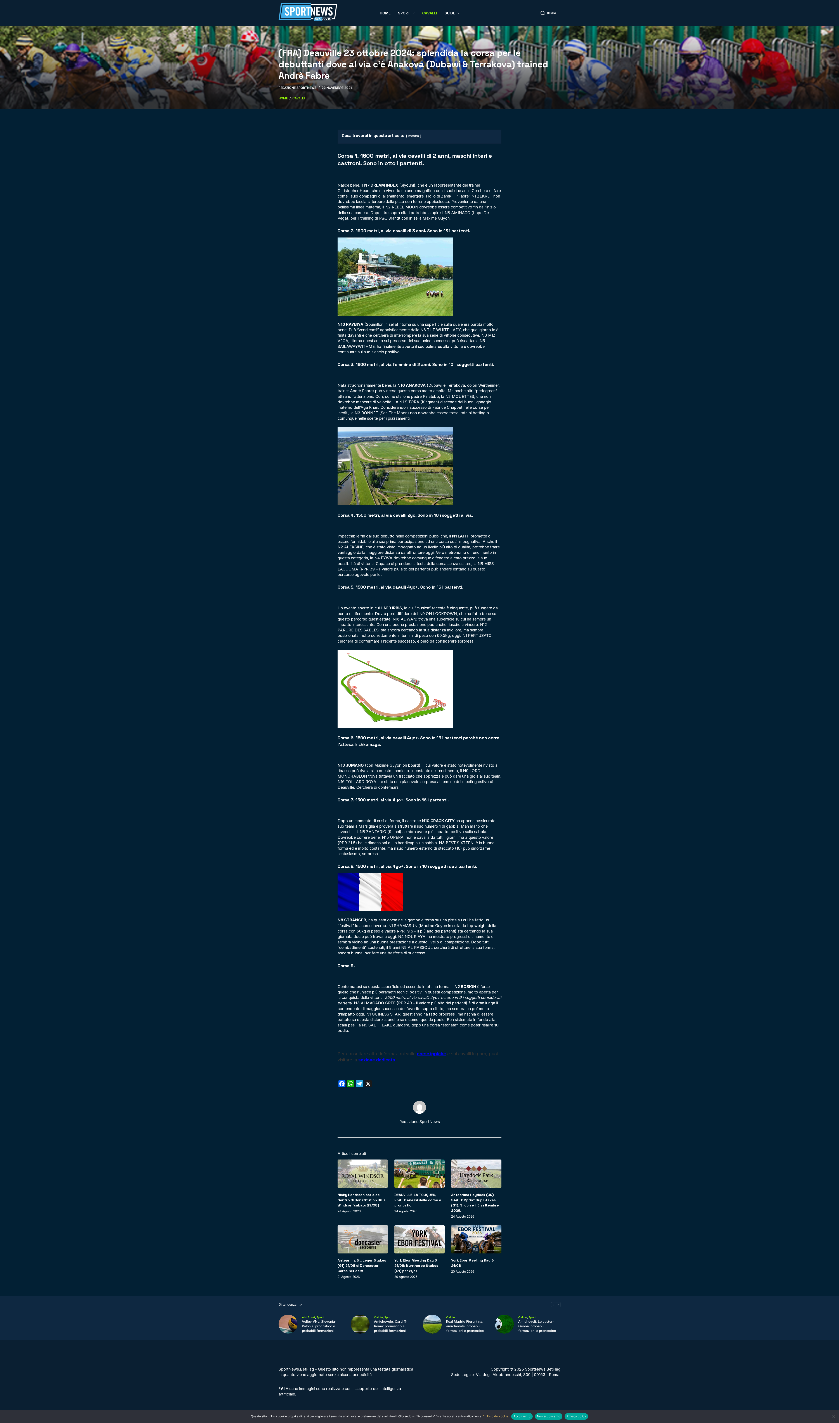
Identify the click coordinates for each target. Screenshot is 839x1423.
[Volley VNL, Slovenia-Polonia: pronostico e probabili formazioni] (288, 1324)
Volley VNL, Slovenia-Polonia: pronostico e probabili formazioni (319, 1326)
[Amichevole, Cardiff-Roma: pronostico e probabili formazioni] (360, 1324)
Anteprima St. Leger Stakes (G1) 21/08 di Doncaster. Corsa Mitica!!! (362, 1265)
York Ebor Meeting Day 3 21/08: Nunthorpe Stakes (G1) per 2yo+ (416, 1265)
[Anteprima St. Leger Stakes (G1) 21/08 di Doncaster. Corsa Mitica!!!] (363, 1239)
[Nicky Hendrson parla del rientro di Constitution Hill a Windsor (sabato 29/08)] (363, 1174)
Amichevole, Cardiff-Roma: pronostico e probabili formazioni (390, 1326)
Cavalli (429, 13)
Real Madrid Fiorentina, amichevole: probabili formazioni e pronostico (465, 1326)
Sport (404, 13)
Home (385, 13)
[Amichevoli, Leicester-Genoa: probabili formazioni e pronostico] (504, 1324)
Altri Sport (308, 1317)
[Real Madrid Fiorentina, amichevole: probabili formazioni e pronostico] (432, 1324)
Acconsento (521, 1416)
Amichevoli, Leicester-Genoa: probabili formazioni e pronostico (537, 1326)
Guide (449, 13)
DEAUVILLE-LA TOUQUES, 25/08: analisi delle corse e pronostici (417, 1200)
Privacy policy (576, 1416)
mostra (413, 136)
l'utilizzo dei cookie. (495, 1416)
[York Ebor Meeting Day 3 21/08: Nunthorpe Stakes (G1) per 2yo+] (419, 1239)
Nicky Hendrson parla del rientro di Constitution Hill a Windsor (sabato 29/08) (362, 1200)
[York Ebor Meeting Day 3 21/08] (476, 1239)
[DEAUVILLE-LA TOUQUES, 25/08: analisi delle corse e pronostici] (419, 1174)
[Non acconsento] (833, 1416)
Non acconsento (548, 1416)
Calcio (378, 1317)
